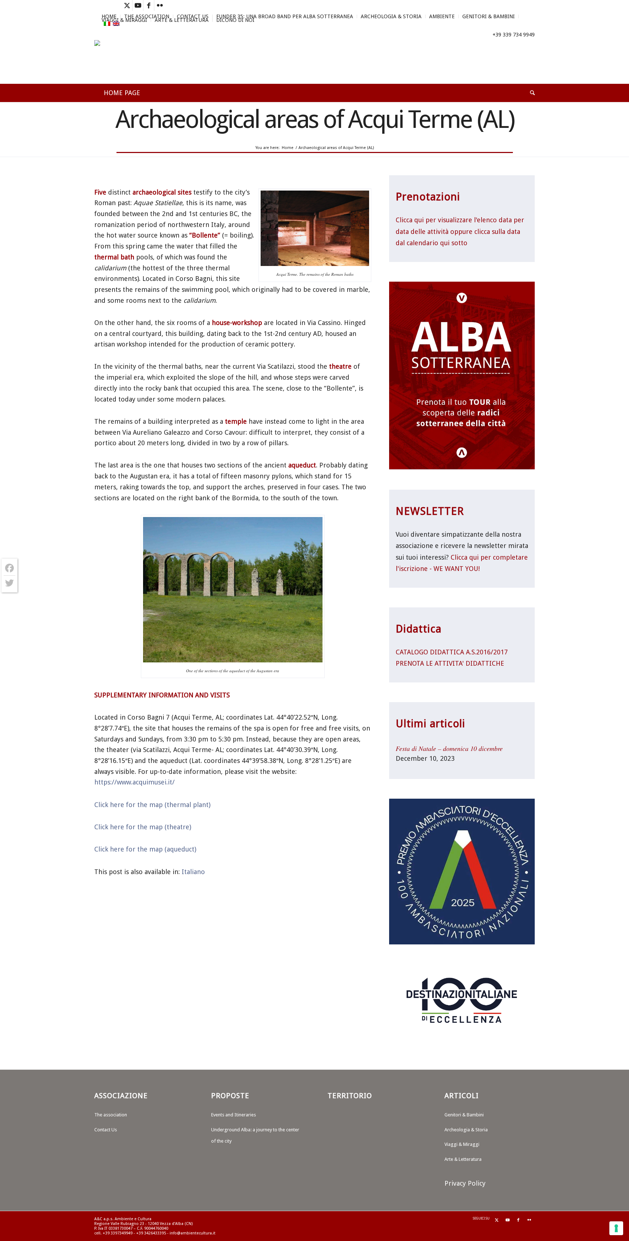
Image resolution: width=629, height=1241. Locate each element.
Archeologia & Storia (391, 16)
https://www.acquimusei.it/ (134, 782)
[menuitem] (285, 16)
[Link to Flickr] (159, 5)
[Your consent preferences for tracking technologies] (616, 1228)
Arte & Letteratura (182, 20)
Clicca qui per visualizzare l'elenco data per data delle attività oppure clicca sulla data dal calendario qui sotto (460, 231)
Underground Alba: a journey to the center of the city (255, 1135)
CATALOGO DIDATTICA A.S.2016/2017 (452, 652)
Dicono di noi (235, 20)
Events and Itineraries (233, 1114)
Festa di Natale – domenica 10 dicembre (449, 748)
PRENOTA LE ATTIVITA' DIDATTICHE (450, 663)
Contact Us (105, 1129)
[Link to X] (127, 5)
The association (110, 1114)
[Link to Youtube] (137, 5)
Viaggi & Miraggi (124, 20)
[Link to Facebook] (148, 5)
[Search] (528, 93)
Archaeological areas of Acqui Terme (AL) (314, 119)
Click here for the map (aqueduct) (145, 849)
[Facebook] (9, 568)
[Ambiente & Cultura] (127, 62)
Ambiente (442, 16)
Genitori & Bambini (488, 16)
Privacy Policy (465, 1183)
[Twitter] (9, 583)
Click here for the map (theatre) (142, 827)
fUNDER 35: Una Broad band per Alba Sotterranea (284, 16)
